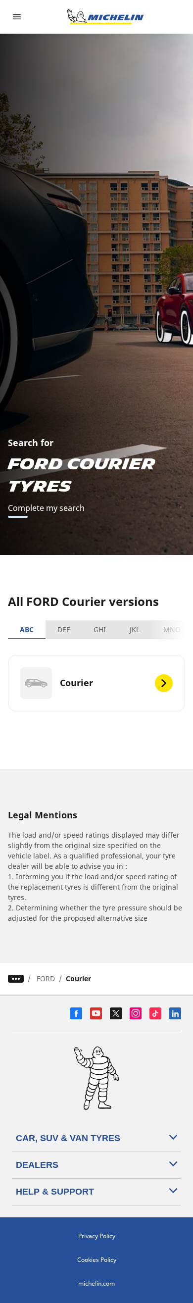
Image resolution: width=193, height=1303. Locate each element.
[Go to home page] (105, 17)
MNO (172, 629)
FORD (46, 978)
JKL (135, 629)
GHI (100, 629)
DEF (63, 629)
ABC (27, 629)
